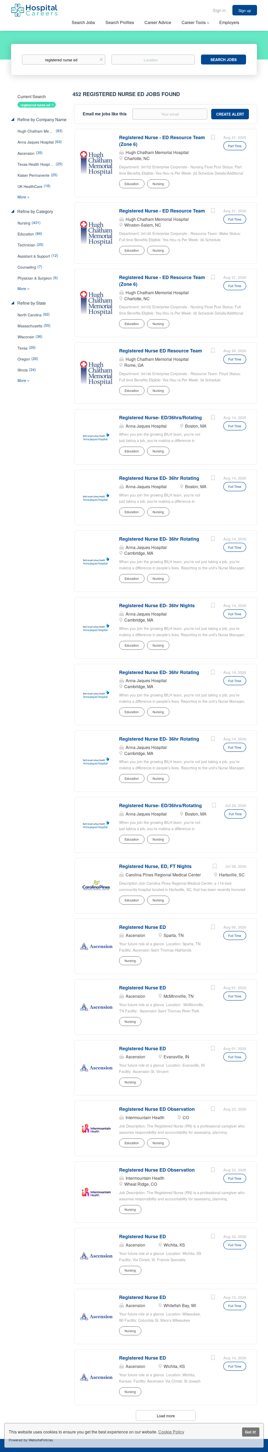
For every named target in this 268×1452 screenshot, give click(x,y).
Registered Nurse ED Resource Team (160, 350)
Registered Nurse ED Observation (157, 1109)
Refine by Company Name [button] (41, 119)
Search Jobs (223, 59)
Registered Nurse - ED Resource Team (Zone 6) (162, 140)
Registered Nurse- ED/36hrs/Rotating (160, 417)
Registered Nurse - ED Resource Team (162, 210)
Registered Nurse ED (142, 927)
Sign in (219, 10)
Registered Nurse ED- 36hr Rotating (159, 478)
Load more (166, 1415)
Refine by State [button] (31, 303)
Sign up (244, 10)
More (22, 196)
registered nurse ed (35, 105)
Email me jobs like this (105, 114)
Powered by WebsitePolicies (31, 1440)
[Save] (212, 138)
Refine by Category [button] (34, 211)
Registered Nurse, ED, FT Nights (155, 866)
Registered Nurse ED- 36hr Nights (157, 605)
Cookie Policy (171, 1432)
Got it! (250, 1432)
